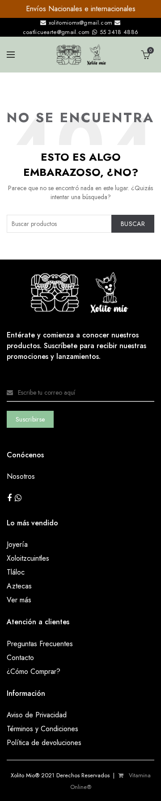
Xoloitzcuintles (28, 558)
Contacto (20, 657)
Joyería (17, 544)
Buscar (133, 223)
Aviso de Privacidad (37, 715)
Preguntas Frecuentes (40, 644)
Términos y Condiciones (42, 729)
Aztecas (19, 586)
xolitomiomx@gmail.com (80, 22)
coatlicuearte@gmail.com (57, 32)
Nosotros (21, 476)
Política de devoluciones (44, 742)
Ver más (19, 600)
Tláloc (16, 572)
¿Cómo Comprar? (33, 671)
